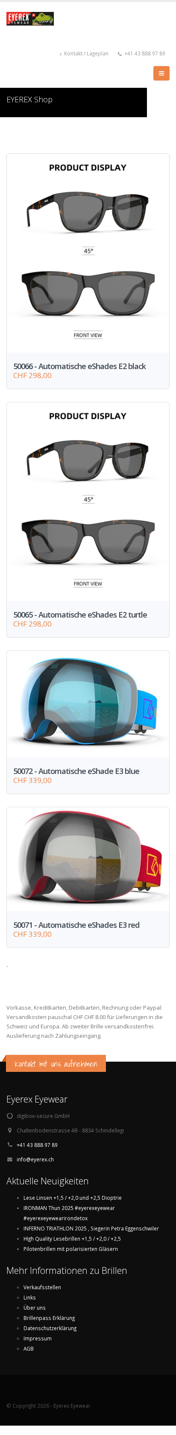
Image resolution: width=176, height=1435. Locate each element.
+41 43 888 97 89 (37, 1144)
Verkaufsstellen (42, 1287)
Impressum (37, 1338)
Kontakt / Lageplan (86, 53)
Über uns (34, 1307)
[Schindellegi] (33, 22)
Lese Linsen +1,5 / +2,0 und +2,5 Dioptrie (72, 1197)
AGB (28, 1348)
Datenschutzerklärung (49, 1328)
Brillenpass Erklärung (49, 1317)
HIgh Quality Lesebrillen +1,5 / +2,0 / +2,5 (72, 1238)
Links (29, 1297)
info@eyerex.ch (35, 1159)
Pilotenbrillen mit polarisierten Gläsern (70, 1248)
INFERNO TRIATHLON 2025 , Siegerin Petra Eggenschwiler (91, 1228)
